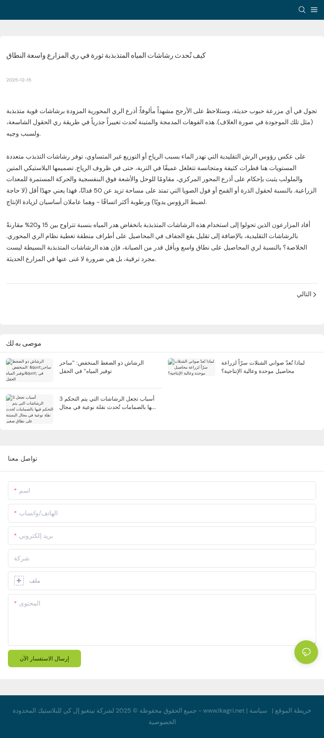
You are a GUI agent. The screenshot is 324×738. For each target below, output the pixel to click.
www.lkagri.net (224, 710)
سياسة (258, 710)
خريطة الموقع (293, 710)
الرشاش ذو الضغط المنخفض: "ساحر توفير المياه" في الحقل (101, 366)
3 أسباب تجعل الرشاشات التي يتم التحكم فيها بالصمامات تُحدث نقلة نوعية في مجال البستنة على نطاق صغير (107, 403)
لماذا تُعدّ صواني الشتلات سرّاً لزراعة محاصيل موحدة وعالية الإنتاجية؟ (263, 366)
